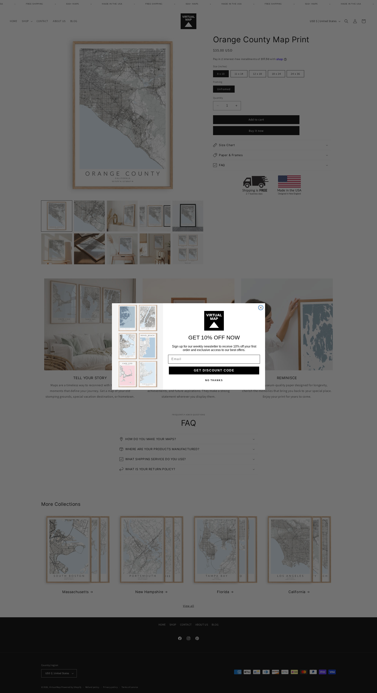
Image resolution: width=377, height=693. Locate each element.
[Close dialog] (260, 307)
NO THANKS (214, 380)
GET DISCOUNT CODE (214, 370)
